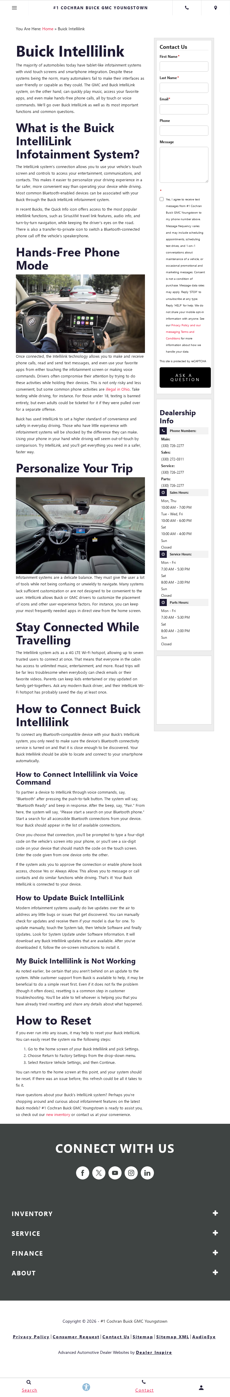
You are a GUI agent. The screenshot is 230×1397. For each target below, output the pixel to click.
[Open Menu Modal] (14, 7)
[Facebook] (82, 1172)
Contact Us (116, 1336)
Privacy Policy (31, 1336)
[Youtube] (115, 1172)
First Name (169, 56)
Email (165, 99)
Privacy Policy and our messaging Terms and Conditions (183, 331)
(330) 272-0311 (172, 459)
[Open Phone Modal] (186, 7)
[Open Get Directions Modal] (215, 7)
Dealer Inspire (154, 1352)
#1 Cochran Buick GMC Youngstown (134, 1321)
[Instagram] (131, 1172)
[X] (98, 1172)
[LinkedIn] (147, 1172)
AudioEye (204, 1336)
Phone (165, 120)
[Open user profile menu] (201, 1388)
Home (47, 28)
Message (167, 142)
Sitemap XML (172, 1336)
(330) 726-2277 (172, 445)
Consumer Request (76, 1336)
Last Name (169, 77)
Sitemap (143, 1336)
